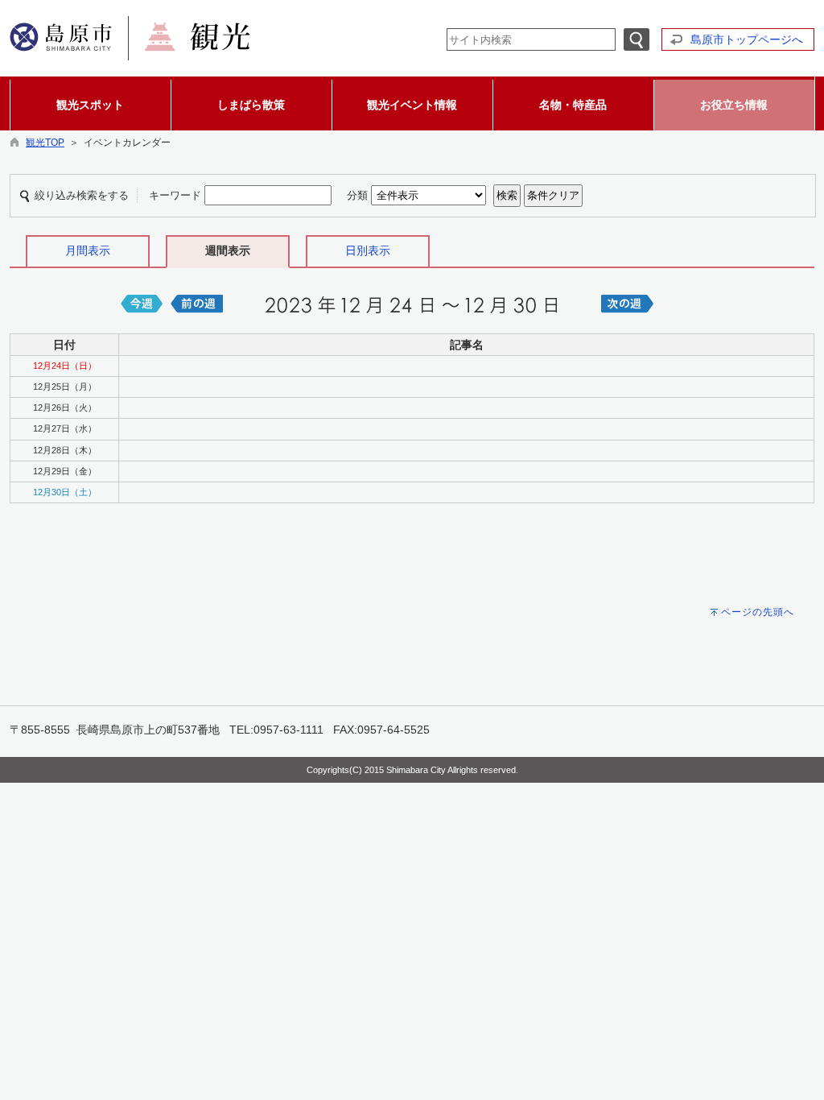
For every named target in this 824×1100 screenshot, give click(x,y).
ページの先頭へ (757, 612)
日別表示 (367, 250)
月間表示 (87, 250)
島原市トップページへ (746, 39)
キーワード (175, 195)
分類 (357, 195)
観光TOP (45, 142)
